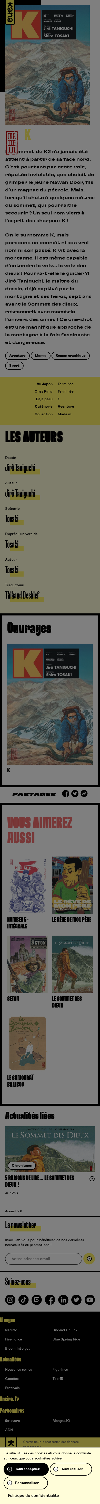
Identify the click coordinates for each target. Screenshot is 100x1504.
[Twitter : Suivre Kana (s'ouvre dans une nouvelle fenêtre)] (76, 1302)
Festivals (12, 1388)
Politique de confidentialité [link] (33, 1496)
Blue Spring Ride (66, 1339)
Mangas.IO (61, 1421)
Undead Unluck (65, 1330)
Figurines (60, 1369)
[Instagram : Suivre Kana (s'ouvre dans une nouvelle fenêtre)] (10, 1302)
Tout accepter (27, 1469)
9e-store (12, 1421)
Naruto (11, 1330)
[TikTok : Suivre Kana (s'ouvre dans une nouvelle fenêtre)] (23, 1302)
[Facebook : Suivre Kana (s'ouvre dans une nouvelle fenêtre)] (50, 1302)
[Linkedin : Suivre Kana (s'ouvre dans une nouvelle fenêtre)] (63, 1302)
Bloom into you (18, 1348)
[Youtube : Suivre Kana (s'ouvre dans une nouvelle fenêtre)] (90, 1302)
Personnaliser (27, 1483)
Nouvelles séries (18, 1369)
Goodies (12, 1379)
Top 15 (58, 1379)
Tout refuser (72, 1469)
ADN (9, 1430)
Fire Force (13, 1339)
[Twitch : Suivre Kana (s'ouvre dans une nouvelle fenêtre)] (37, 1302)
